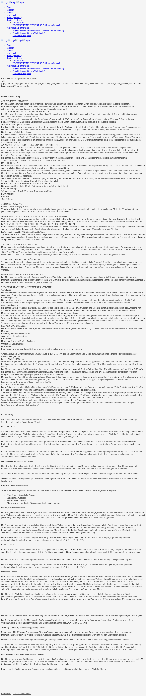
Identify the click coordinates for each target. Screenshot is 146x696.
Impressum (6, 693)
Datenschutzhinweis (22, 693)
